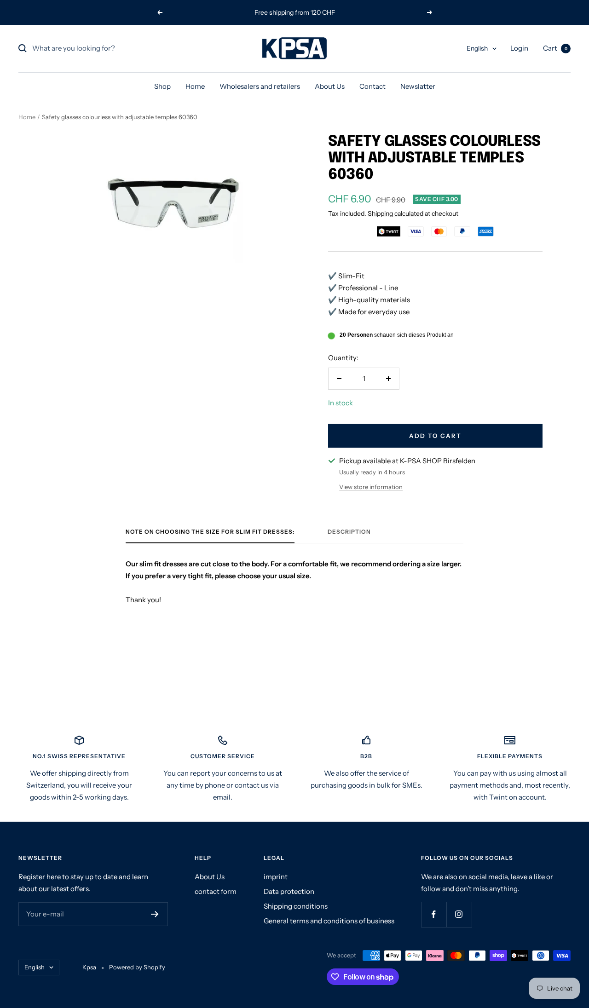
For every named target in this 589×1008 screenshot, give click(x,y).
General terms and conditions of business (329, 920)
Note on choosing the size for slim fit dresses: (210, 532)
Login (519, 48)
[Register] (155, 914)
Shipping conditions (296, 906)
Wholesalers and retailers (259, 86)
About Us (330, 86)
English (477, 48)
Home (195, 86)
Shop (162, 86)
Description (349, 532)
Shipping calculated (395, 213)
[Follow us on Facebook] (433, 914)
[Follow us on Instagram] (459, 914)
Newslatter (417, 86)
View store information (371, 486)
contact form (216, 891)
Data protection (289, 891)
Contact (372, 86)
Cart (555, 48)
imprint (276, 876)
